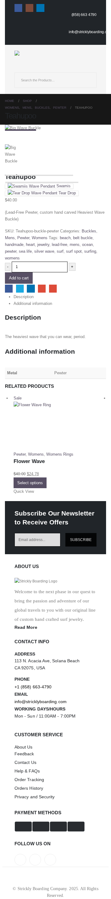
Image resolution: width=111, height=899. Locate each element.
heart (30, 244)
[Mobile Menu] (19, 67)
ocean (87, 244)
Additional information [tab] (33, 303)
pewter (10, 251)
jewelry (43, 244)
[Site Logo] (31, 53)
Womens (39, 237)
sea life (25, 251)
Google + (42, 288)
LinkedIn (31, 288)
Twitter (20, 288)
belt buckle (82, 237)
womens (12, 258)
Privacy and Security (34, 796)
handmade (14, 244)
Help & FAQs (27, 771)
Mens (10, 237)
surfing (90, 251)
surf (60, 251)
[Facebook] (18, 8)
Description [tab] (24, 296)
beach (65, 237)
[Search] (87, 80)
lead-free (59, 244)
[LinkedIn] (40, 8)
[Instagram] (29, 8)
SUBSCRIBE (81, 540)
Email (53, 288)
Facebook (9, 288)
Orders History (28, 788)
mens (75, 244)
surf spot (74, 251)
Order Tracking (29, 779)
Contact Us (25, 762)
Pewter (23, 237)
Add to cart (19, 278)
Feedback (24, 753)
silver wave (44, 251)
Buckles (89, 231)
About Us (23, 747)
